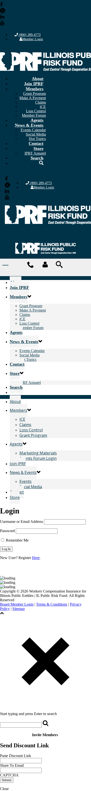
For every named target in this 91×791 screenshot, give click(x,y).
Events (25, 481)
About (37, 78)
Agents (37, 120)
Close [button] (4, 789)
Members (34, 88)
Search (37, 158)
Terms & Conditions (51, 604)
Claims (40, 102)
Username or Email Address (21, 521)
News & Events (29, 125)
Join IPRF (33, 83)
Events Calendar (33, 130)
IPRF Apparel (30, 382)
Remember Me (17, 540)
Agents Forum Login (38, 458)
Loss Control (36, 111)
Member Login (32, 39)
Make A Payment (32, 98)
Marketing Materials (38, 453)
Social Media (36, 134)
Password (7, 531)
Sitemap (18, 609)
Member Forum (31, 328)
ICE (22, 419)
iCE (43, 107)
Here (36, 558)
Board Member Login (16, 604)
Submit (6, 780)
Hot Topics (27, 359)
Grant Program (34, 93)
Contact (36, 143)
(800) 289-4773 (29, 35)
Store (38, 148)
